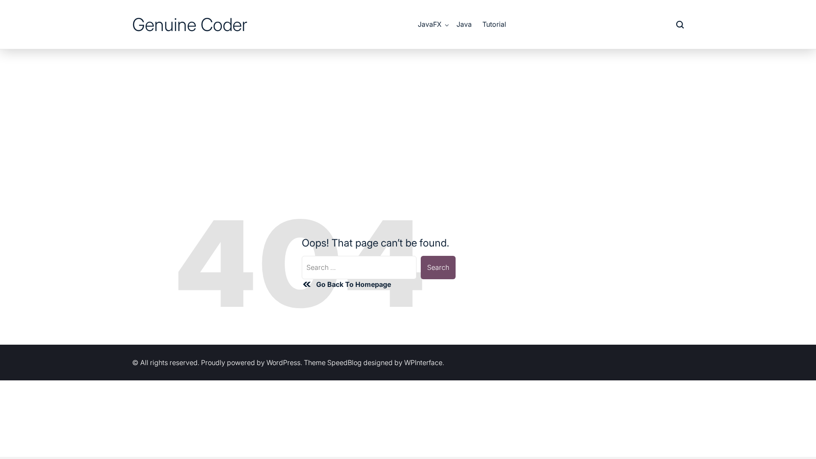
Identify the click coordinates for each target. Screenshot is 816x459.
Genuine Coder (189, 25)
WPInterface (423, 362)
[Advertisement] (408, 113)
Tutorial (494, 24)
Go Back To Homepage (353, 284)
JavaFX (430, 24)
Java (464, 24)
